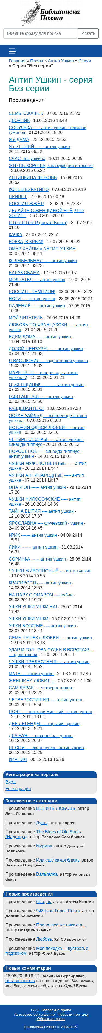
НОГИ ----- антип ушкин (32, 298)
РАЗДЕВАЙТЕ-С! (26, 408)
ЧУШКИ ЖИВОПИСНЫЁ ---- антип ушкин (50, 571)
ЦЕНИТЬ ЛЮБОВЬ (55, 808)
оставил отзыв (20, 980)
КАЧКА (15, 234)
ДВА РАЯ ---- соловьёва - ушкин (41, 735)
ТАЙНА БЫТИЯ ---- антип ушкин (41, 511)
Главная (17, 61)
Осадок (43, 901)
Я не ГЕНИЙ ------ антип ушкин (39, 146)
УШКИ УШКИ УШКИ (28, 618)
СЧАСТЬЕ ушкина (27, 158)
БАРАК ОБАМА (24, 272)
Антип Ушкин (61, 61)
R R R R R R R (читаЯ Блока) (38, 222)
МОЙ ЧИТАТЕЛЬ (26, 317)
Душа (41, 822)
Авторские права (56, 1010)
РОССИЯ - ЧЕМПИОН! (32, 291)
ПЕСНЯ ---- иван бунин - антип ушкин (46, 747)
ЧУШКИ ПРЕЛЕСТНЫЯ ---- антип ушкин (49, 661)
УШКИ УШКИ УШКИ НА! (33, 607)
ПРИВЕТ (18, 196)
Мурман (44, 846)
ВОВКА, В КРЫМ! (26, 241)
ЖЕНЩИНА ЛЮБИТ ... (31, 680)
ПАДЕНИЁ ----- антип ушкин (37, 305)
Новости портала (73, 1014)
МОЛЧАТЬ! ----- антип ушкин (37, 279)
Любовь (44, 939)
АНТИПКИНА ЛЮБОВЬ (33, 177)
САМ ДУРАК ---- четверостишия (40, 687)
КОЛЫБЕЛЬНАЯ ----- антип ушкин (43, 260)
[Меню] (12, 51)
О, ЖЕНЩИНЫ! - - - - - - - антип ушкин (46, 384)
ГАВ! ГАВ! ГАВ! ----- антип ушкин (41, 396)
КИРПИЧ (18, 759)
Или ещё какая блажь (57, 860)
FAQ (35, 1010)
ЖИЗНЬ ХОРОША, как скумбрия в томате (51, 165)
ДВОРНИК (19, 120)
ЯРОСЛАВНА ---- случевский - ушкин (46, 523)
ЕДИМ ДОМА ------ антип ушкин (40, 336)
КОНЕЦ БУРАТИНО (29, 189)
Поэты (36, 61)
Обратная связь (51, 1018)
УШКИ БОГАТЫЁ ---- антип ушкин (42, 626)
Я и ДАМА (19, 139)
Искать (88, 33)
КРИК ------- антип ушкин (33, 535)
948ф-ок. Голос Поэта (58, 911)
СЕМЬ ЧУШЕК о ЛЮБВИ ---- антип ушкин (50, 638)
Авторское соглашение (34, 1014)
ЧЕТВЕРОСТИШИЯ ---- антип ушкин (45, 699)
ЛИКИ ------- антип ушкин (33, 547)
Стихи (85, 61)
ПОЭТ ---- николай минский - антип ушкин (50, 711)
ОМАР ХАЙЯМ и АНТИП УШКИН (42, 248)
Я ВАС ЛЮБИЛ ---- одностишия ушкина (48, 360)
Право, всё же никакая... (60, 925)
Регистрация (18, 788)
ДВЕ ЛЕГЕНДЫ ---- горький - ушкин (44, 723)
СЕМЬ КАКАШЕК (26, 113)
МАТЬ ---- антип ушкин (31, 673)
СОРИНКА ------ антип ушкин (37, 559)
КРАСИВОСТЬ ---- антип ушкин (40, 583)
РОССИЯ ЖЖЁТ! (26, 203)
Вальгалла (47, 874)
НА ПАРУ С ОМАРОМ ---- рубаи (41, 595)
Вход (10, 782)
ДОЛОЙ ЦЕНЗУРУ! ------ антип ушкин (46, 348)
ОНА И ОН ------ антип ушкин (37, 487)
